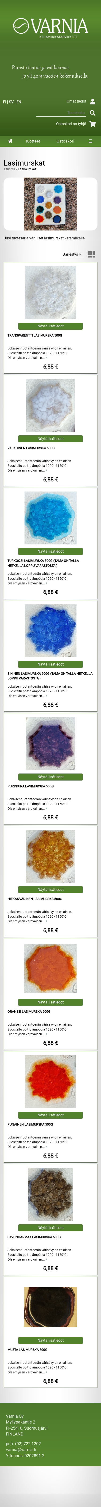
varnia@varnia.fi (21, 1449)
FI (4, 102)
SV (11, 102)
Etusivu (9, 169)
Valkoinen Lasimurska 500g (31, 448)
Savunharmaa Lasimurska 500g (34, 1237)
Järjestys (71, 254)
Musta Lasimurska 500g (27, 1350)
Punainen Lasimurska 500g (30, 1124)
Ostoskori (65, 141)
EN (18, 102)
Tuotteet (32, 141)
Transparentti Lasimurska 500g (35, 335)
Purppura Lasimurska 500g (31, 786)
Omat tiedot (76, 101)
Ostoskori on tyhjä (71, 124)
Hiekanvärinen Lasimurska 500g (35, 899)
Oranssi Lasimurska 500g (29, 1012)
